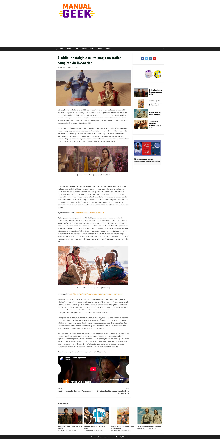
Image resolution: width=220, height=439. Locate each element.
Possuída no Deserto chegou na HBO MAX (149, 426)
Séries (77, 49)
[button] (57, 48)
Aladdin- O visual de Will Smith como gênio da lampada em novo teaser (96, 294)
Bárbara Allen (89, 430)
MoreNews (116, 437)
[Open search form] (163, 49)
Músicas (84, 49)
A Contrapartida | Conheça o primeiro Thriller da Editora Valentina (113, 391)
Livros (61, 49)
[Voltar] (137, 74)
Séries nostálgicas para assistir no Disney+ (94, 427)
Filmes (69, 49)
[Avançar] (159, 74)
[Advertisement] (110, 32)
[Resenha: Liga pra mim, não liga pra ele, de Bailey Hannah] (123, 415)
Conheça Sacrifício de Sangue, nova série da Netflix (70, 427)
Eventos (92, 49)
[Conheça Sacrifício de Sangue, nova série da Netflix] (70, 415)
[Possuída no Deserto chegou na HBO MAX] (150, 415)
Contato (108, 49)
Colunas (99, 49)
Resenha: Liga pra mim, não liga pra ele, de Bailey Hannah (122, 427)
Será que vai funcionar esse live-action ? (89, 213)
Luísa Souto (62, 67)
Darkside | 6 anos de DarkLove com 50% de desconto (75, 389)
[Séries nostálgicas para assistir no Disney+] (96, 415)
